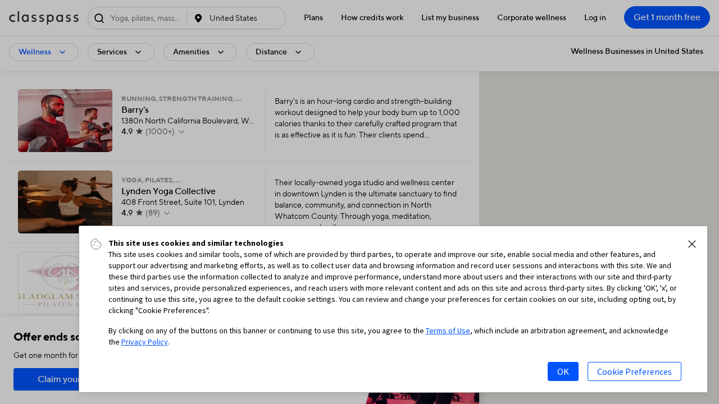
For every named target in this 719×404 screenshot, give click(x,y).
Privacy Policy (144, 342)
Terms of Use (448, 330)
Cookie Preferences (634, 371)
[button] (692, 244)
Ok (563, 371)
